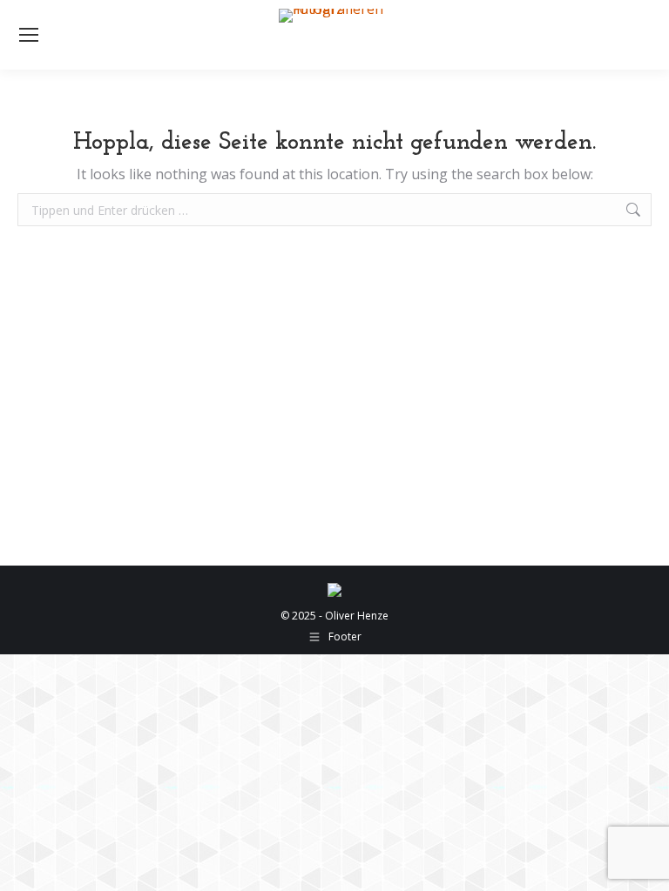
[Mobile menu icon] (28, 34)
